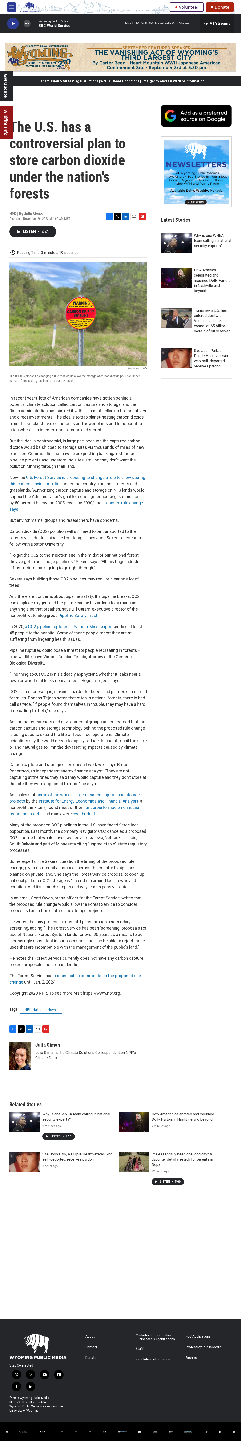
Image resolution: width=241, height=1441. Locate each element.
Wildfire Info (6, 122)
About (90, 1336)
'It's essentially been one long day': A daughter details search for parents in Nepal (182, 1159)
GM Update (6, 86)
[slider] (34, 23)
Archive (191, 1357)
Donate (222, 7)
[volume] (27, 23)
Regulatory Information (153, 1359)
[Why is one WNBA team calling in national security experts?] (176, 243)
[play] (13, 23)
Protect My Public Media (203, 1347)
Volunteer (188, 7)
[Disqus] (120, 1256)
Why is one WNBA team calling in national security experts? (212, 240)
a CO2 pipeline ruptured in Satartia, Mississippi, (68, 626)
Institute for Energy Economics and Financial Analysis (88, 801)
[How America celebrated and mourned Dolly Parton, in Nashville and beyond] (176, 278)
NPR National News (41, 1010)
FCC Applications (198, 1336)
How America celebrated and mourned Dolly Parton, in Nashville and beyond (212, 280)
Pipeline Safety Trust (78, 615)
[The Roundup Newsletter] (196, 172)
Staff (140, 1349)
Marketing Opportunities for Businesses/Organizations (156, 1337)
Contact (91, 1347)
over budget (84, 813)
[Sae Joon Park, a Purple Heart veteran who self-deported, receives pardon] (176, 358)
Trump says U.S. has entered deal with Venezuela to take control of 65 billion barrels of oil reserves (212, 320)
